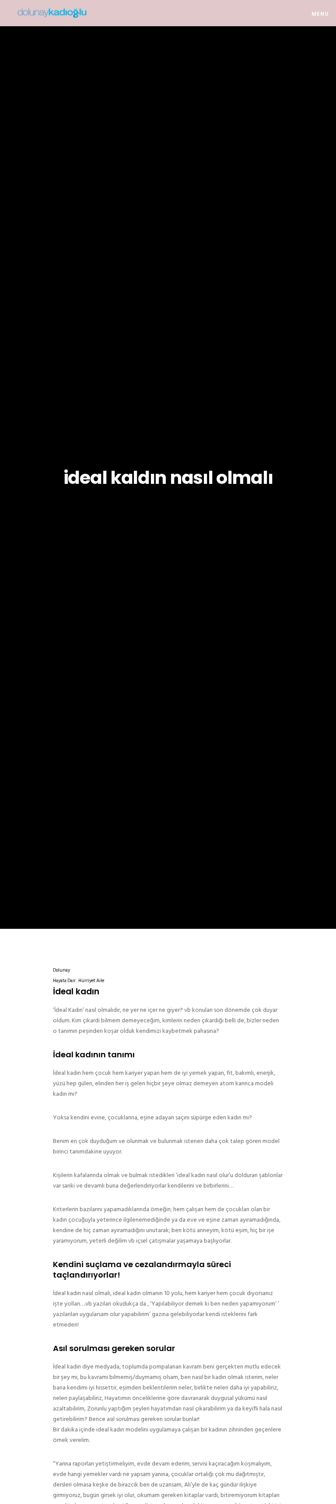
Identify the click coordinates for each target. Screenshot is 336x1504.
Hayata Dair (64, 981)
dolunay (61, 970)
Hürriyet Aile (91, 981)
